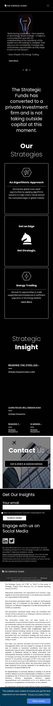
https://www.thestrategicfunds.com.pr (18, 554)
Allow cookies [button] (39, 701)
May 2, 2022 (30, 372)
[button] (14, 701)
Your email (11, 503)
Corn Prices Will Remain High (24, 407)
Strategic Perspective (16, 372)
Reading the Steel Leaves (25, 365)
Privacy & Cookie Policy (32, 580)
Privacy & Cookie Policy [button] (39, 694)
